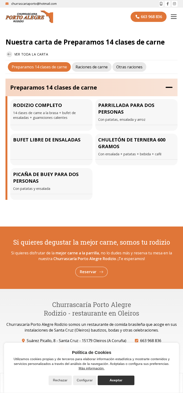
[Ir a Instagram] (175, 4)
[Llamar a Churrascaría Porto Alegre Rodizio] (161, 4)
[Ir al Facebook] (167, 4)
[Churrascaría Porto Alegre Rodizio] (29, 16)
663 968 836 (150, 340)
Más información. (92, 368)
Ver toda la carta (30, 54)
